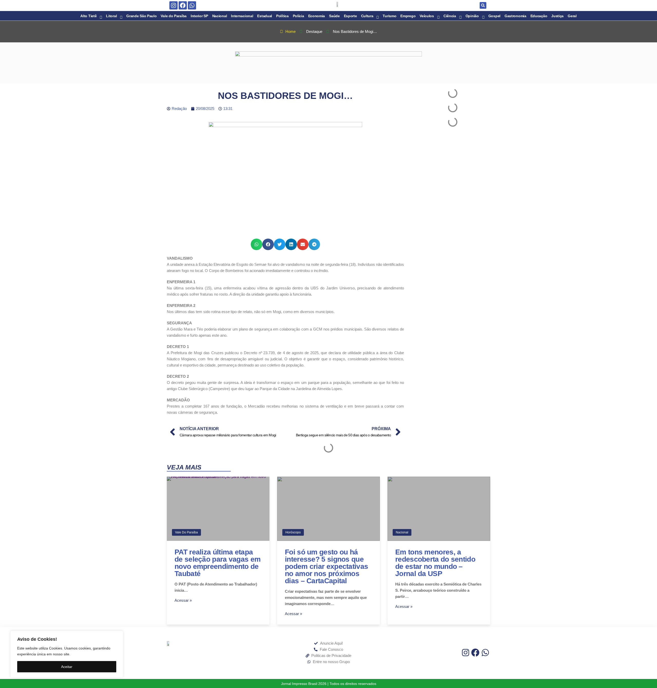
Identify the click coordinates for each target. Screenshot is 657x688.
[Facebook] (183, 5)
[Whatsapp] (192, 5)
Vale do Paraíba (186, 532)
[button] (483, 5)
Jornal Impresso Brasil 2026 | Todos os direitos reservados (328, 684)
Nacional (402, 532)
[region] (66, 654)
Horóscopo (293, 532)
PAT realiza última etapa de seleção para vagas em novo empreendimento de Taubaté (217, 563)
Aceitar (66, 667)
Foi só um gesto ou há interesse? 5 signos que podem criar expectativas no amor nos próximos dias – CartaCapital (326, 566)
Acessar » (183, 600)
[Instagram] (173, 5)
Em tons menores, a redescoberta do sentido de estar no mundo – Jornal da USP (435, 563)
